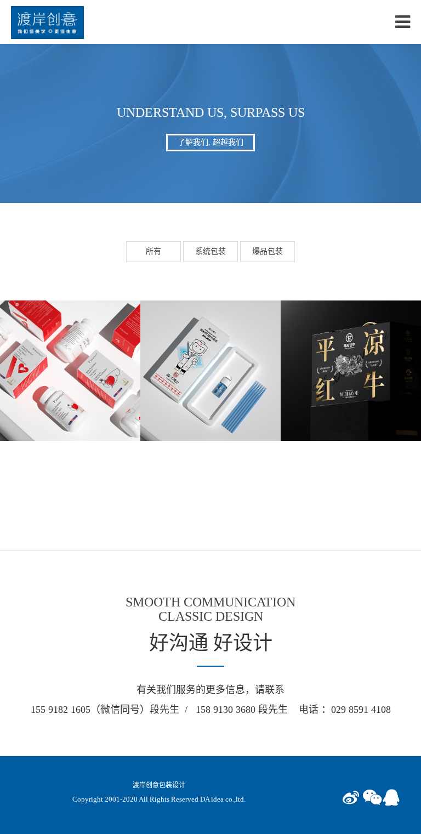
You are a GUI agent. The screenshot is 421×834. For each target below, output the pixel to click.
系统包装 (210, 251)
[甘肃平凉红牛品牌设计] (351, 370)
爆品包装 (267, 251)
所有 (153, 251)
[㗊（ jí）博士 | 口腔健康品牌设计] (210, 370)
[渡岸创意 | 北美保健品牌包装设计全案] (70, 370)
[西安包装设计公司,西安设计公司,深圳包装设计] (47, 22)
